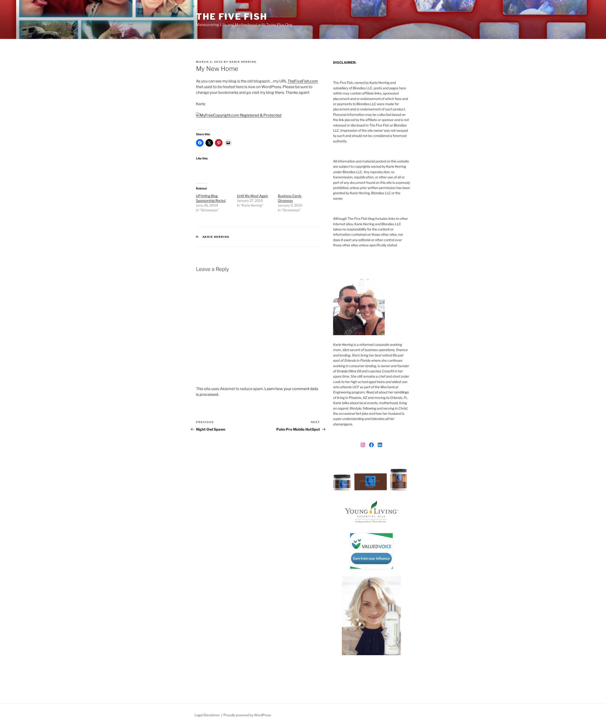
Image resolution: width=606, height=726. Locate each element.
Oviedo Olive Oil (349, 371)
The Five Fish (231, 16)
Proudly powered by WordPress (247, 715)
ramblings (401, 392)
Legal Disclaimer (207, 715)
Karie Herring (242, 61)
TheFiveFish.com (303, 81)
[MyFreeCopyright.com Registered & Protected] (238, 115)
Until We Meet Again (252, 196)
